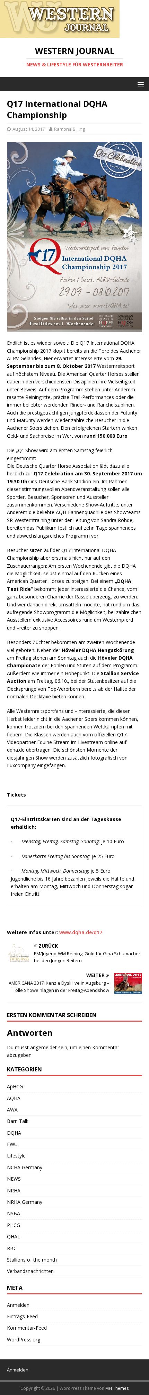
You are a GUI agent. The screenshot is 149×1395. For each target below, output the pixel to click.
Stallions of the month (32, 1259)
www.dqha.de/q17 (80, 932)
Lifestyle (16, 1155)
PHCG (13, 1225)
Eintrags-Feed (22, 1316)
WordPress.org (23, 1339)
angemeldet (43, 1047)
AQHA (13, 1098)
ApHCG (15, 1086)
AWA (12, 1109)
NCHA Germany (24, 1167)
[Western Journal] (60, 34)
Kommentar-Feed (27, 1327)
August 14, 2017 (28, 129)
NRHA (13, 1190)
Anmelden (18, 1305)
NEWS (14, 1178)
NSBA (13, 1213)
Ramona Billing (69, 129)
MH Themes (117, 1388)
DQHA (14, 1132)
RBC (12, 1248)
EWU (12, 1144)
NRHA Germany (24, 1202)
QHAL (13, 1236)
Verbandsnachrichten (30, 1271)
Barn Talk (17, 1121)
